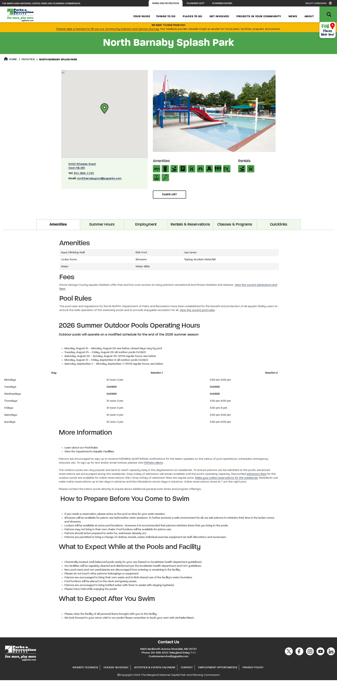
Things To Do (165, 16)
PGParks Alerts (153, 462)
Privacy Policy (253, 667)
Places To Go (192, 16)
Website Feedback (85, 667)
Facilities (28, 59)
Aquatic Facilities (103, 451)
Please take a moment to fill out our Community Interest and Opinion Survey (107, 29)
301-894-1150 (84, 173)
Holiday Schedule (116, 667)
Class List (169, 194)
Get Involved (219, 16)
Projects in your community (258, 16)
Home (12, 59)
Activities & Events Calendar (154, 667)
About (309, 16)
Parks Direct (186, 617)
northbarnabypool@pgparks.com (99, 178)
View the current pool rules (197, 310)
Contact (187, 667)
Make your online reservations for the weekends (226, 478)
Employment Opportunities (217, 667)
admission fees (256, 474)
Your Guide (141, 16)
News (293, 16)
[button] (104, 108)
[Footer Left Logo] (20, 652)
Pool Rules (91, 447)
